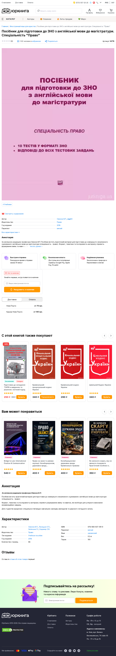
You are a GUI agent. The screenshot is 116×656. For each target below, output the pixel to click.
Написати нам (92, 650)
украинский (92, 533)
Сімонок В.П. (61, 219)
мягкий (59, 228)
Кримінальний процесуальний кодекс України (42, 387)
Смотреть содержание (14, 214)
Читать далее (35, 246)
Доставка (19, 3)
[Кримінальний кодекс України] (72, 362)
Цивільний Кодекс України (100, 385)
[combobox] (59, 10)
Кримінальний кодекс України (70, 386)
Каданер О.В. (45, 529)
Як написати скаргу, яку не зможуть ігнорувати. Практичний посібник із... (100, 463)
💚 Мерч (82, 19)
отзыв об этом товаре (19, 559)
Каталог (10, 19)
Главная (5, 26)
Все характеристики (10, 232)
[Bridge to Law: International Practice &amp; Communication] (15, 438)
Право (59, 222)
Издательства (71, 624)
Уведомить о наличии (24, 289)
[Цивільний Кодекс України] (100, 362)
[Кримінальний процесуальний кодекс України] (43, 362)
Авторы (30, 19)
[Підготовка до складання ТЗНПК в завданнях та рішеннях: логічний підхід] (15, 362)
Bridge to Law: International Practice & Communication (15, 462)
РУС (106, 3)
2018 (58, 225)
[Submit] (38, 10)
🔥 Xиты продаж (64, 19)
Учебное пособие (35, 535)
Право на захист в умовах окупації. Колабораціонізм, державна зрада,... (43, 463)
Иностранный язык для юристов (23, 26)
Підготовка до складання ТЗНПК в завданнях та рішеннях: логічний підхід (14, 387)
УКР (112, 3)
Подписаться (86, 600)
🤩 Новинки (45, 19)
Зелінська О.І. (33, 529)
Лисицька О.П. (44, 527)
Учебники (8, 204)
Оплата (30, 3)
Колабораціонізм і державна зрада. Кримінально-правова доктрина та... (70, 463)
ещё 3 (69, 219)
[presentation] (104, 335)
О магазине (6, 3)
